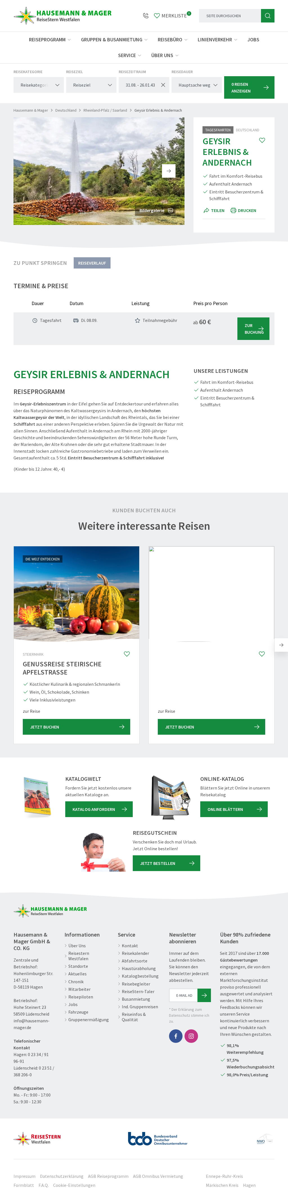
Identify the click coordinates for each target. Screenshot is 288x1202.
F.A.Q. (44, 1185)
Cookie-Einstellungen (74, 1185)
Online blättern (225, 809)
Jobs (253, 39)
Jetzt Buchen (44, 727)
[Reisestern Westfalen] (37, 1136)
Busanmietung (136, 999)
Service (127, 55)
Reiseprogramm (47, 39)
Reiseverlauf (92, 263)
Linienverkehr (215, 39)
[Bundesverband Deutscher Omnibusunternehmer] (157, 1136)
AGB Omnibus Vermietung (158, 1176)
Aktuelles (77, 974)
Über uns (162, 55)
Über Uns (77, 945)
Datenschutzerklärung (62, 1176)
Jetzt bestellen (157, 863)
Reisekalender (135, 953)
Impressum (24, 1176)
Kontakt (130, 945)
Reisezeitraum (132, 71)
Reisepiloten (80, 997)
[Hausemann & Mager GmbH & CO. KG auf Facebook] (176, 1036)
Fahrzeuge (78, 1012)
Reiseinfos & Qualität (134, 1017)
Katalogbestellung (140, 976)
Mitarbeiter (79, 989)
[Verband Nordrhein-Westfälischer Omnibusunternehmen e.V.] (264, 1136)
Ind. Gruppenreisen (140, 1006)
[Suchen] (267, 15)
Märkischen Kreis (222, 1185)
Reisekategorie (28, 71)
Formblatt (24, 1185)
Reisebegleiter (136, 984)
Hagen (249, 1185)
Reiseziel (74, 71)
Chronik (76, 981)
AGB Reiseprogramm (108, 1176)
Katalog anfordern (94, 809)
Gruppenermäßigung (88, 1019)
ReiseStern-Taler (138, 991)
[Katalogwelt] (36, 797)
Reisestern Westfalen (78, 956)
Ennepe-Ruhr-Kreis (224, 1176)
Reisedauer (182, 71)
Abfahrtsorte (134, 961)
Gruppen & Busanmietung (111, 39)
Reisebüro (170, 39)
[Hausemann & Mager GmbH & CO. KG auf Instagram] (191, 1036)
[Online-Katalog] (171, 797)
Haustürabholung (139, 968)
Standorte (78, 966)
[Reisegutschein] (103, 851)
